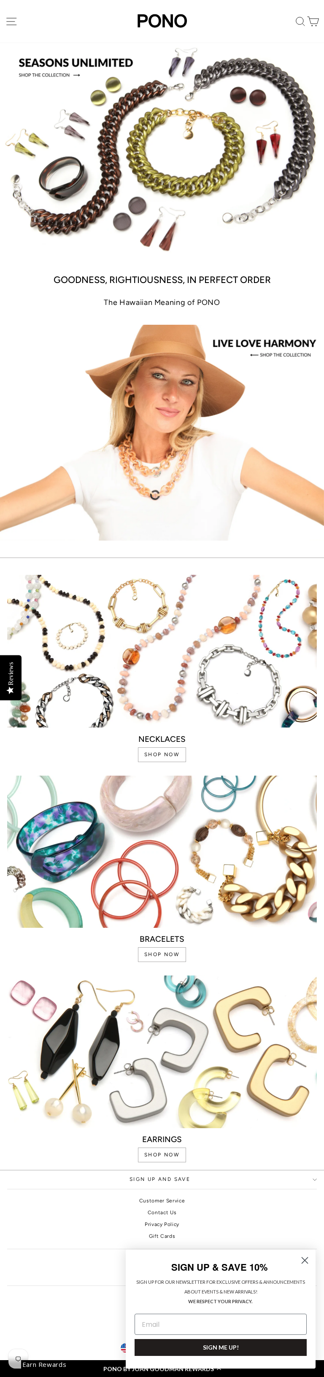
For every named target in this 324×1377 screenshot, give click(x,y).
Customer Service (162, 1201)
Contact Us (162, 1212)
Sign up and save (160, 1179)
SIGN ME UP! (221, 1347)
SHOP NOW (162, 754)
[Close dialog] (304, 1260)
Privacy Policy (162, 1224)
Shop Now (162, 1155)
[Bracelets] (162, 852)
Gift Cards (162, 1236)
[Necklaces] (162, 651)
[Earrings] (162, 1051)
